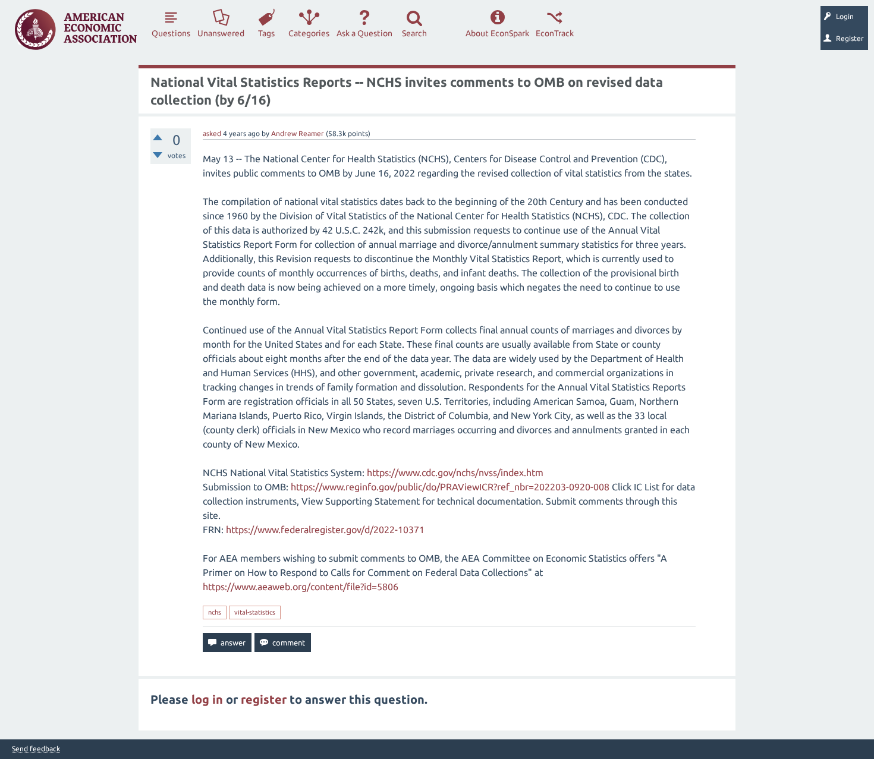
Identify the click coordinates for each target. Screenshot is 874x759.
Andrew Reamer (297, 133)
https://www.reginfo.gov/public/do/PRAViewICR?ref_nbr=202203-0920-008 (450, 486)
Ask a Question (364, 33)
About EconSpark (497, 33)
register (264, 699)
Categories (308, 33)
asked (212, 133)
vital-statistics (254, 612)
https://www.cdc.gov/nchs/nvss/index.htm (455, 472)
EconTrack (555, 33)
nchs (214, 612)
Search (414, 33)
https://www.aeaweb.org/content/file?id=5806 (300, 586)
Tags (266, 33)
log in (207, 699)
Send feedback (36, 748)
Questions (171, 33)
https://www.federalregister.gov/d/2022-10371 (325, 529)
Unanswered (220, 33)
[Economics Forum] (76, 29)
